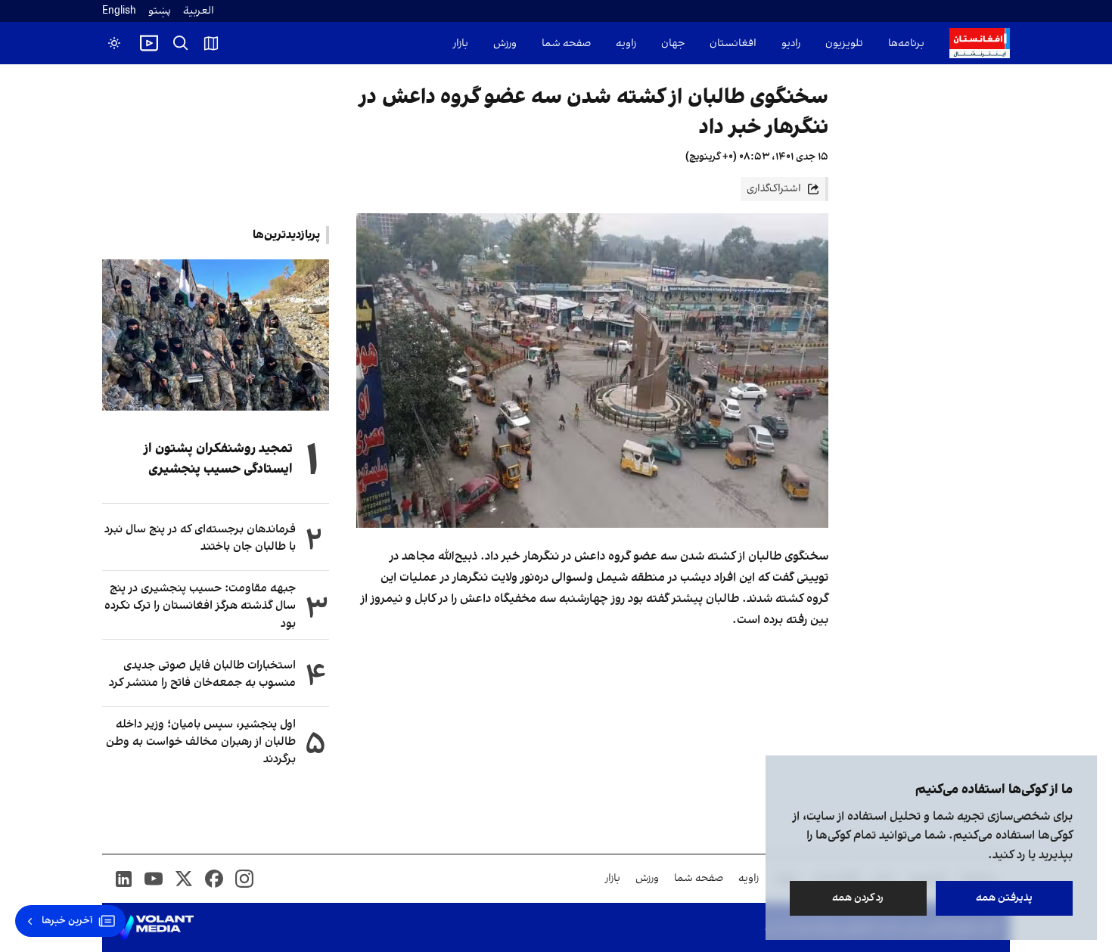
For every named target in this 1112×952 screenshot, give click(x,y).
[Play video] (149, 43)
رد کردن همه (858, 898)
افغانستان (733, 43)
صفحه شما (566, 43)
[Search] (181, 43)
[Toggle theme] (114, 43)
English (119, 11)
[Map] (211, 43)
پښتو (159, 11)
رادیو (790, 43)
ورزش (505, 43)
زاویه (626, 43)
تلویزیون (844, 43)
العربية (198, 11)
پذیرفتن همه (1004, 898)
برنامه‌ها (906, 43)
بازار (460, 43)
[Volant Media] (154, 928)
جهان (673, 43)
